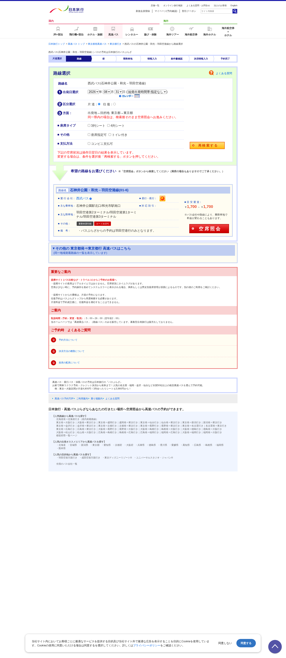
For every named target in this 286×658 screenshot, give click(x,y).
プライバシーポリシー (146, 645)
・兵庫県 (140, 445)
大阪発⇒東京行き (86, 422)
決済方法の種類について (71, 351)
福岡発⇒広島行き (170, 432)
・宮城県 (72, 445)
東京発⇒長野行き (149, 425)
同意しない (225, 643)
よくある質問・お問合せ (198, 5)
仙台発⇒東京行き (170, 422)
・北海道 (61, 445)
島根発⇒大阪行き (170, 429)
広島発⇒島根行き (107, 432)
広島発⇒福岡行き (149, 432)
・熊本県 (61, 448)
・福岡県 (219, 445)
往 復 (106, 104)
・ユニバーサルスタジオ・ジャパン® (153, 457)
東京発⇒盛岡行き (107, 422)
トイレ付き (119, 134)
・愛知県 (106, 445)
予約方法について (68, 340)
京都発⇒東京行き (128, 425)
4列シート (118, 125)
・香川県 (162, 445)
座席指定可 (99, 134)
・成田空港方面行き (89, 457)
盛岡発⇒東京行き (128, 422)
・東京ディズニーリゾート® (117, 457)
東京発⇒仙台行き (149, 422)
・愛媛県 (173, 445)
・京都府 (117, 445)
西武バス (82, 198)
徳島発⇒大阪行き (212, 429)
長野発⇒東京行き (170, 425)
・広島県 (196, 445)
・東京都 (94, 445)
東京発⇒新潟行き (191, 422)
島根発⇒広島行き (128, 432)
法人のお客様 (220, 5)
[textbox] (207, 11)
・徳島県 (151, 445)
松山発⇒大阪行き (86, 432)
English (234, 5)
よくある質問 (224, 73)
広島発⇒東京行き (86, 429)
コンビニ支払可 (102, 143)
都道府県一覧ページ (66, 435)
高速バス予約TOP (64, 398)
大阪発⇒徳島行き (191, 429)
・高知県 (185, 445)
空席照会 (210, 228)
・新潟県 (83, 445)
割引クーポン (189, 11)
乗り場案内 (97, 398)
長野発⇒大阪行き (128, 429)
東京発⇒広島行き (65, 429)
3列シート (98, 125)
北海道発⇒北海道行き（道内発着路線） (77, 419)
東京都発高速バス (97, 44)
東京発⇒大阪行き (65, 422)
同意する (246, 643)
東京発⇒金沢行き (65, 425)
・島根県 (207, 445)
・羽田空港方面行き (66, 457)
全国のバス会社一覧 (66, 464)
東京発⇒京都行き (107, 425)
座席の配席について (69, 362)
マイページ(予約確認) (166, 11)
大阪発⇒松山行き (65, 432)
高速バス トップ (76, 44)
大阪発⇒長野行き (107, 429)
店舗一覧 (155, 5)
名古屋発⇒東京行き (216, 425)
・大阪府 (128, 445)
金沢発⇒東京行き (86, 425)
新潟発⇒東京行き (212, 422)
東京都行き (115, 44)
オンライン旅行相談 (172, 5)
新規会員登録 (143, 11)
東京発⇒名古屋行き (192, 425)
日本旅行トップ (56, 44)
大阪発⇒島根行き (149, 429)
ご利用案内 (82, 398)
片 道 (91, 104)
